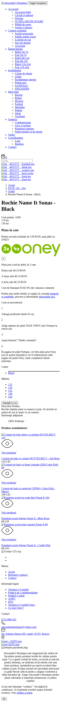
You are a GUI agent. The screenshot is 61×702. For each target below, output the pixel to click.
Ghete (18, 76)
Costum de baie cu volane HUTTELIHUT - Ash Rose (30, 458)
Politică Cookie (16, 595)
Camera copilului (17, 30)
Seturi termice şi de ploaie (28, 131)
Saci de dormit (22, 42)
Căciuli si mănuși (24, 15)
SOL (10, 601)
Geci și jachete (22, 125)
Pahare (18, 110)
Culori (4, 366)
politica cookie (24, 692)
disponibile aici (47, 296)
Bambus (19, 144)
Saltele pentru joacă (25, 36)
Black (11, 373)
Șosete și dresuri (23, 27)
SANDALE (21, 85)
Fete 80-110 (21, 61)
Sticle (18, 113)
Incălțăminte (14, 70)
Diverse (19, 18)
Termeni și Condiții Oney (21, 604)
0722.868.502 (8, 619)
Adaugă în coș (10, 403)
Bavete (18, 94)
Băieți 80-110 (22, 58)
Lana (17, 140)
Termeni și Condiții (18, 589)
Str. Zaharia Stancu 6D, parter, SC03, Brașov (25, 633)
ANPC (12, 598)
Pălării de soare (23, 24)
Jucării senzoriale (24, 33)
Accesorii (13, 9)
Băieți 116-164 (23, 64)
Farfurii (19, 104)
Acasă (11, 185)
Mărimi (5, 378)
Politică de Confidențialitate (23, 592)
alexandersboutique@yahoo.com (18, 627)
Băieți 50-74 (21, 52)
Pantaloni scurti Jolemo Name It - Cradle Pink (25, 545)
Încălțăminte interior (25, 79)
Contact (12, 147)
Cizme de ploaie (23, 73)
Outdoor (12, 119)
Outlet (11, 134)
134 (10, 387)
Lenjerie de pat (23, 39)
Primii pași (20, 82)
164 (10, 396)
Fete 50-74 (20, 55)
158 (10, 393)
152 (10, 390)
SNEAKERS (22, 88)
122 (10, 384)
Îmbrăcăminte (15, 49)
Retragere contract (18, 574)
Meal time (13, 91)
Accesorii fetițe (23, 12)
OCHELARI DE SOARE (29, 21)
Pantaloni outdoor (24, 128)
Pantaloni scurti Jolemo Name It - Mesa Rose (25, 518)
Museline (20, 107)
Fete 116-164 (22, 67)
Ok (4, 699)
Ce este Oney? (16, 607)
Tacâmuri (20, 116)
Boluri (18, 98)
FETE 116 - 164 (17, 188)
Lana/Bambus (15, 137)
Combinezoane (23, 122)
